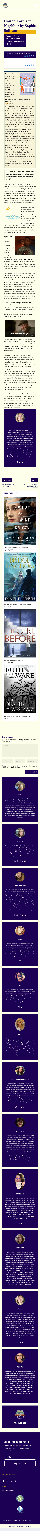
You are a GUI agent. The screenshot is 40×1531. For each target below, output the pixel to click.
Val (15, 36)
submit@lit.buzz (8, 1490)
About (4, 1520)
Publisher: (8, 90)
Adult (13, 39)
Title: (7, 74)
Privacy (9, 1520)
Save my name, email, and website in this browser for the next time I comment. (19, 766)
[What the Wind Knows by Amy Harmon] (20, 521)
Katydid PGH (26, 1526)
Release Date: (9, 94)
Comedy (9, 41)
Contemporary (18, 41)
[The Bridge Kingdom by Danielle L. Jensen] (20, 576)
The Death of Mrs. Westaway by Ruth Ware (17, 716)
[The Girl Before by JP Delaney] (20, 633)
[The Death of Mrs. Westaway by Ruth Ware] (20, 689)
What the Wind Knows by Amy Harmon (16, 548)
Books (18, 39)
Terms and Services (24, 1520)
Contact (15, 1520)
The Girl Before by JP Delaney (13, 660)
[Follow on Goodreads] (15, 1480)
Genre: (7, 83)
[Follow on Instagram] (7, 1480)
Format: (8, 99)
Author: (7, 78)
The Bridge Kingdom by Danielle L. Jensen (17, 604)
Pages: (7, 101)
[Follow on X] (11, 1480)
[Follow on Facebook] (3, 1480)
